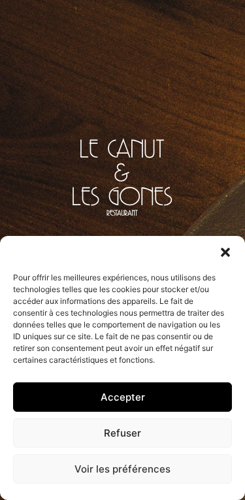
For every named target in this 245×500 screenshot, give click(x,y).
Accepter (123, 397)
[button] (225, 252)
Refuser (122, 433)
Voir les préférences (122, 469)
